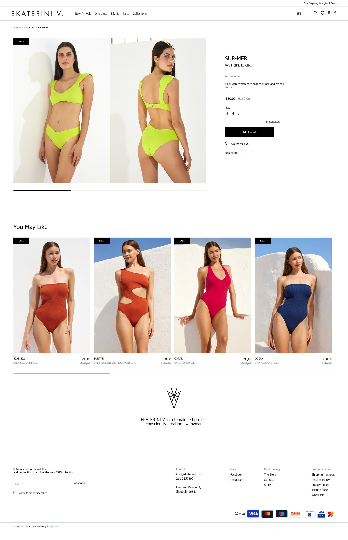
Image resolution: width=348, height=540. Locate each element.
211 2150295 (184, 478)
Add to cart (249, 132)
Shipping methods (323, 474)
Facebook (236, 474)
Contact (269, 479)
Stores (268, 485)
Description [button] (232, 153)
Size (227, 107)
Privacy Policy (320, 485)
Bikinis (115, 13)
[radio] (227, 113)
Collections (140, 13)
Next (337, 298)
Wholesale (318, 495)
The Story (270, 474)
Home (16, 27)
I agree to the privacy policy (32, 492)
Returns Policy (321, 479)
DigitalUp (54, 526)
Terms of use (320, 490)
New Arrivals (83, 13)
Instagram (236, 479)
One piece (101, 13)
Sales (126, 13)
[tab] (254, 152)
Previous (11, 298)
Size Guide (274, 121)
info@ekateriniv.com (189, 474)
